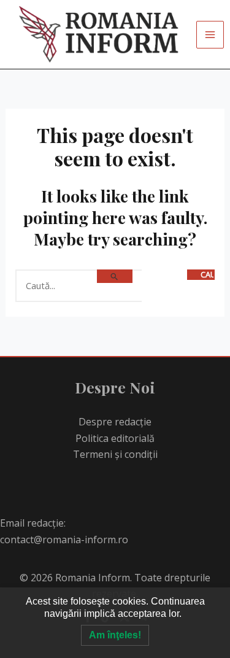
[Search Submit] (114, 276)
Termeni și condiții (115, 454)
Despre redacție (115, 421)
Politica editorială (115, 438)
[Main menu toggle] (210, 34)
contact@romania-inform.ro (64, 539)
